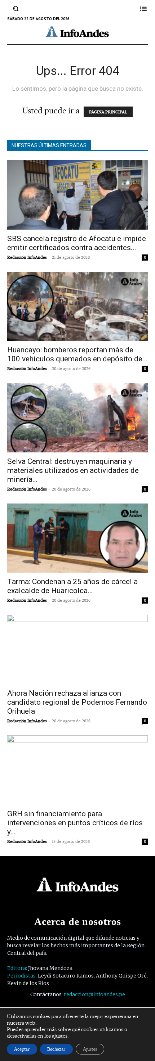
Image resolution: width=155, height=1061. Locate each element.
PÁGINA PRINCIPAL (108, 111)
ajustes (59, 1036)
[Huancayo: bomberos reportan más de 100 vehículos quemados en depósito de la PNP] (77, 306)
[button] (16, 8)
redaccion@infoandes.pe (94, 994)
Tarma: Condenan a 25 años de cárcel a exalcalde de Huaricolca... (72, 586)
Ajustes (90, 1049)
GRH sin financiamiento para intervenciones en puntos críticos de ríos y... (75, 822)
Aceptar (22, 1049)
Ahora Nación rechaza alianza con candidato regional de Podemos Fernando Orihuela (77, 702)
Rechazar (56, 1049)
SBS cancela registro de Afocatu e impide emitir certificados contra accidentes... (76, 243)
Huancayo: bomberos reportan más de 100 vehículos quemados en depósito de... (77, 354)
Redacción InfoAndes (27, 257)
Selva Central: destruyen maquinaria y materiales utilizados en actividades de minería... (73, 470)
